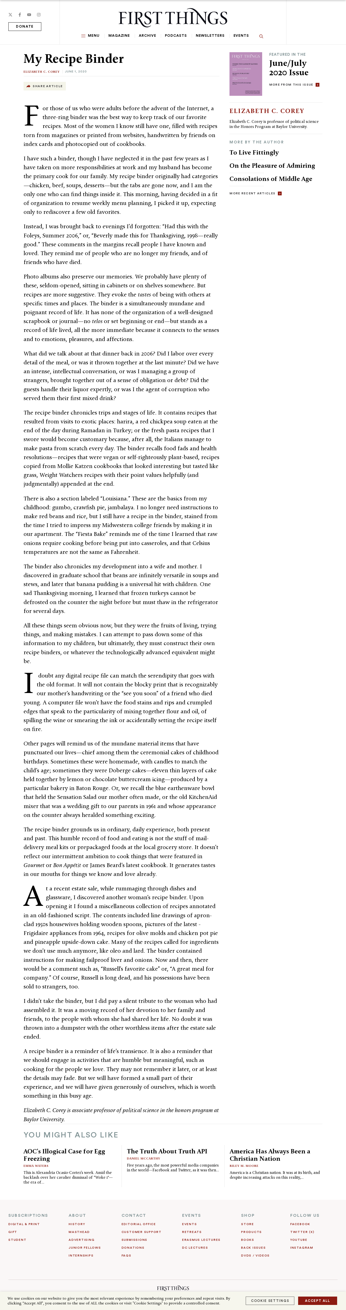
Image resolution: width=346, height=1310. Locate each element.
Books (247, 1239)
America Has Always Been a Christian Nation (270, 1155)
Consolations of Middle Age (270, 179)
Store (247, 1224)
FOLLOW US (305, 1215)
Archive (147, 36)
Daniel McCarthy (143, 1158)
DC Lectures (195, 1247)
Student (17, 1239)
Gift (12, 1231)
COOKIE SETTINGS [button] (270, 1300)
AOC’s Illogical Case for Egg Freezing (64, 1155)
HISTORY (77, 1224)
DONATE (25, 26)
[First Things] (173, 17)
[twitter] (10, 15)
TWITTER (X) (302, 1231)
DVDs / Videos (255, 1255)
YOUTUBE (298, 1239)
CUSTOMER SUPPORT (142, 1231)
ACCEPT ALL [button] (317, 1300)
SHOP (248, 1215)
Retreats (192, 1231)
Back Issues (253, 1247)
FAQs (126, 1255)
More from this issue (291, 84)
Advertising (81, 1239)
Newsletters (210, 36)
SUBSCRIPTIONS (28, 1215)
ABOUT (77, 1215)
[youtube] (29, 15)
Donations (133, 1247)
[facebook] (20, 15)
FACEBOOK (300, 1224)
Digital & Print (24, 1224)
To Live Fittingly (254, 152)
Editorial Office (139, 1224)
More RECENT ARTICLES (252, 193)
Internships (81, 1255)
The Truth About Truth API (167, 1151)
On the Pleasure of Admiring (272, 165)
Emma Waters (36, 1166)
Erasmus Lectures (201, 1239)
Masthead (79, 1231)
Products (251, 1231)
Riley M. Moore (244, 1166)
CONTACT (134, 1215)
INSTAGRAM (301, 1247)
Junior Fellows (85, 1247)
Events (241, 36)
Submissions (134, 1239)
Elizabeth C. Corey (42, 71)
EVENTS (191, 1215)
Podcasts (176, 36)
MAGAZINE (119, 36)
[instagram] (39, 15)
